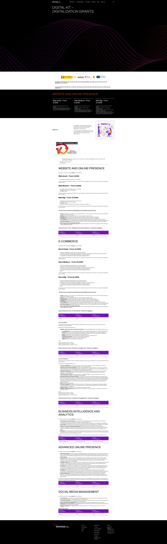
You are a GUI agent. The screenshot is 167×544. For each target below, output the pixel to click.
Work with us (96, 534)
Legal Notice (96, 525)
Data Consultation (97, 528)
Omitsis (108, 525)
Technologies (84, 527)
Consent (96, 527)
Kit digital (96, 536)
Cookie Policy (96, 530)
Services (83, 525)
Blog (82, 530)
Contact (83, 528)
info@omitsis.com (110, 532)
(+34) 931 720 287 (110, 531)
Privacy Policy (96, 532)
